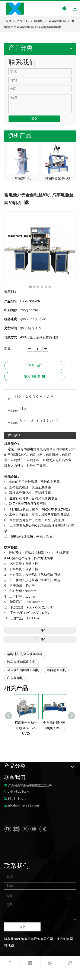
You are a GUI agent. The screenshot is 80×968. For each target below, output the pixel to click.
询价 (31, 365)
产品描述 (14, 436)
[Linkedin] (16, 829)
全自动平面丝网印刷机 (23, 670)
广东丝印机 (15, 678)
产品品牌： (13, 410)
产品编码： (13, 422)
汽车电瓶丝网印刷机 (21, 662)
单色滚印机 (23, 178)
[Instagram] (42, 829)
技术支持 (62, 939)
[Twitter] (25, 829)
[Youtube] (34, 829)
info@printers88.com (23, 805)
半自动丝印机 (56, 670)
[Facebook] (7, 829)
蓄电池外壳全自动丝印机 (24, 654)
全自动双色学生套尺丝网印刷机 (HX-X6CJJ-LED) (66, 728)
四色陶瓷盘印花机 (57, 178)
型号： (11, 398)
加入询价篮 (32, 376)
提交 (34, 118)
